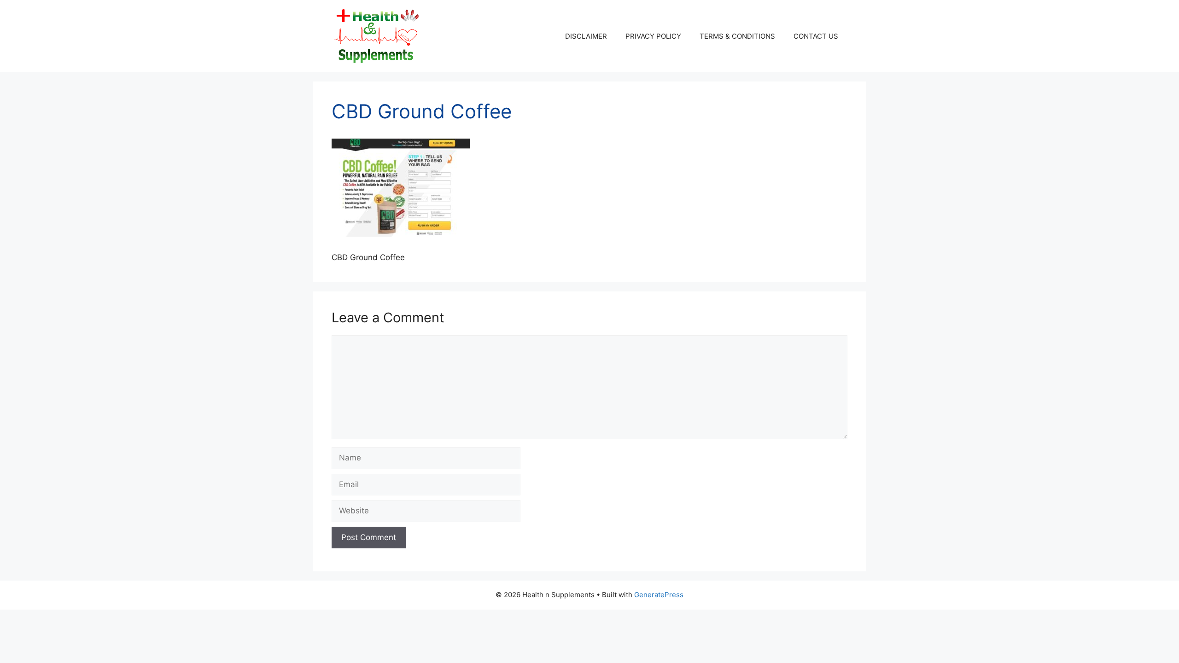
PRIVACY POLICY (653, 36)
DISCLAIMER (586, 36)
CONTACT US (816, 36)
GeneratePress (658, 594)
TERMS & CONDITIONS (737, 36)
